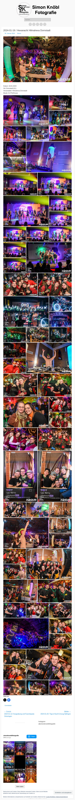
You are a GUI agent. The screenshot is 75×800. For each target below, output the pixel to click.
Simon (19, 33)
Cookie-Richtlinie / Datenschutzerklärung (57, 797)
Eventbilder (8, 705)
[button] (26, 110)
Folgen (33, 736)
